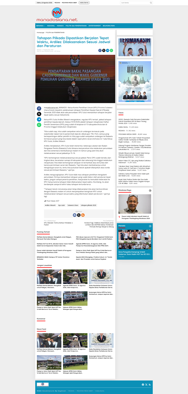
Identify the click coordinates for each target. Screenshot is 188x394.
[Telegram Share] (107, 50)
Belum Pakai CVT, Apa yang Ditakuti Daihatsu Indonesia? (134, 162)
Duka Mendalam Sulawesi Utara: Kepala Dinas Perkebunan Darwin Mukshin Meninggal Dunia (101, 286)
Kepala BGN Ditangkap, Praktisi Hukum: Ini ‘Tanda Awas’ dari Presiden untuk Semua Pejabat (94, 258)
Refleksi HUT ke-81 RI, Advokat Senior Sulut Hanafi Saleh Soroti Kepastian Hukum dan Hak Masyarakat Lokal (55, 245)
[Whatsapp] (111, 50)
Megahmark (62, 391)
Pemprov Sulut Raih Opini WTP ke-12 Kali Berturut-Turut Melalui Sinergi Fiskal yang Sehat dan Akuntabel (94, 251)
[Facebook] (74, 215)
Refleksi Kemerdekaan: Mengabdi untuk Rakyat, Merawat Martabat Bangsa (54, 238)
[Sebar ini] (100, 50)
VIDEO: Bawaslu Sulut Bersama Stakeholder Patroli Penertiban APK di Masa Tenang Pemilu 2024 (133, 121)
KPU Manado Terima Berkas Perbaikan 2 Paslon (58, 223)
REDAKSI (121, 131)
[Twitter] (79, 215)
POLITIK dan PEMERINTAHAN (45, 51)
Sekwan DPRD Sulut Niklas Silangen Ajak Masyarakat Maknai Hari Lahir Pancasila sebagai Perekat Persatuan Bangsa (73, 308)
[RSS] (83, 215)
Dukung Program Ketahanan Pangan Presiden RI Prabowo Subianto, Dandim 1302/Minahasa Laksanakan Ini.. (134, 147)
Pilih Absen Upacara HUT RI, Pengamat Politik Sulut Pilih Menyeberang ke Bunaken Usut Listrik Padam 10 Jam (94, 238)
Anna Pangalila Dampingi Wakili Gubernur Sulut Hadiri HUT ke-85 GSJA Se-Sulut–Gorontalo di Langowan (134, 253)
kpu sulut (61, 205)
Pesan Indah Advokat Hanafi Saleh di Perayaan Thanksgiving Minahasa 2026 (54, 251)
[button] (151, 3)
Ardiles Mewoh (50, 205)
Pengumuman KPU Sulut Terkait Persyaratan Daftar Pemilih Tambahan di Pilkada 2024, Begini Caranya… (134, 140)
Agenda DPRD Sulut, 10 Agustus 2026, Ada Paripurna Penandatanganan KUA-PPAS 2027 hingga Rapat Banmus (92, 245)
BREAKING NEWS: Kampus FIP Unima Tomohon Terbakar (53, 258)
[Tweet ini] (103, 50)
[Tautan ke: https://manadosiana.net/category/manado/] (150, 226)
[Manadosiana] (57, 14)
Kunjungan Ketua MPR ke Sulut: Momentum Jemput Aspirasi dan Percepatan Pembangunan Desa (101, 293)
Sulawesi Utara (73, 205)
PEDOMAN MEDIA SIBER (127, 134)
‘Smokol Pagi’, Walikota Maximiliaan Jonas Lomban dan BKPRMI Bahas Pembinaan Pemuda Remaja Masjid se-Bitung (98, 224)
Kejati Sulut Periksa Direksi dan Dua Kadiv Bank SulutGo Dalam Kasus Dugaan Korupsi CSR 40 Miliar (134, 181)
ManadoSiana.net (48, 391)
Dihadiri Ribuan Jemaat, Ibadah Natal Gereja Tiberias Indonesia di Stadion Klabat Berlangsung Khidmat (133, 155)
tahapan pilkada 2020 (88, 205)
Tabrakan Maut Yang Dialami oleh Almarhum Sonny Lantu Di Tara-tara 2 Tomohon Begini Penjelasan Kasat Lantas (134, 168)
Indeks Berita (123, 127)
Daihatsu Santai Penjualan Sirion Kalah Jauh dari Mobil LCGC (133, 175)
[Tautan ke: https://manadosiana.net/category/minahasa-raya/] (150, 190)
